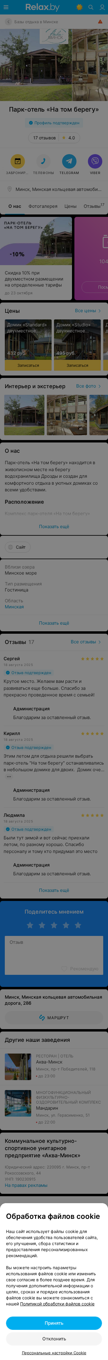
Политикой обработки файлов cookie (57, 1303)
